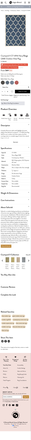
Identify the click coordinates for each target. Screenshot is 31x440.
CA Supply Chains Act (21, 424)
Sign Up (26, 397)
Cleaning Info (20, 377)
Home (2, 10)
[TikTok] (17, 405)
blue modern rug (6, 316)
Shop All (28, 255)
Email (24, 387)
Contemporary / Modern (15, 10)
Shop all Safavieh (6, 246)
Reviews (5, 371)
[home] (15, 3)
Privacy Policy (8, 401)
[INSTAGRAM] (4, 405)
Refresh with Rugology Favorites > (15, 7)
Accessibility (20, 365)
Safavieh (4, 61)
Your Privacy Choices (16, 426)
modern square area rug (8, 323)
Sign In (15, 95)
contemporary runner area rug (20, 320)
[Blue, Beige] (12, 83)
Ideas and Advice (21, 371)
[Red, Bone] (17, 83)
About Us (5, 368)
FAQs (4, 374)
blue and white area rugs (19, 327)
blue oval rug (5, 330)
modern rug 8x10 (6, 320)
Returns (5, 377)
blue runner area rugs (21, 323)
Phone (4, 387)
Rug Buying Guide (21, 374)
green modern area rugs (18, 316)
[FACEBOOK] (6, 405)
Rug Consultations (22, 380)
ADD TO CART (22, 92)
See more (15, 142)
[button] (29, 2)
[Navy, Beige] (7, 83)
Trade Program (6, 380)
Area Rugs (7, 10)
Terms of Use (15, 401)
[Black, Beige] (3, 83)
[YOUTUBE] (13, 405)
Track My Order (7, 365)
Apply (10, 95)
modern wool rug (6, 327)
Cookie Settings (21, 368)
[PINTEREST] (10, 405)
